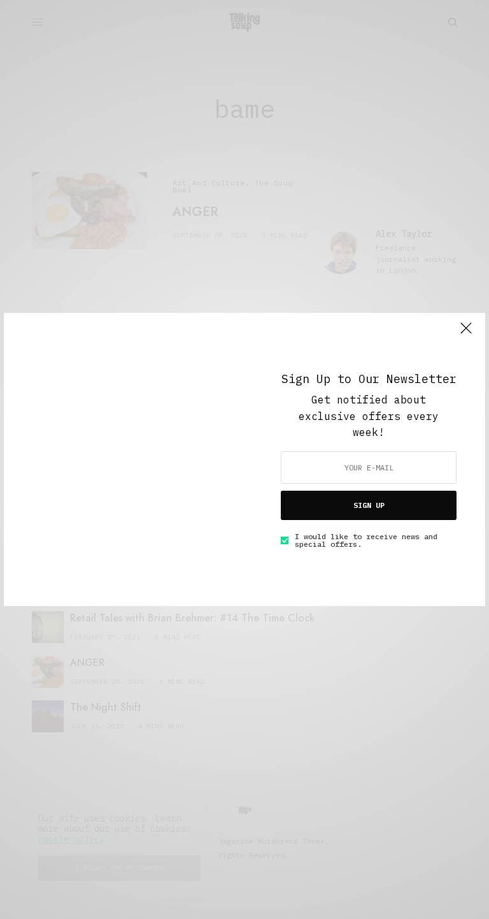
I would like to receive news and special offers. (366, 540)
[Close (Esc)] (466, 333)
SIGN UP (369, 505)
